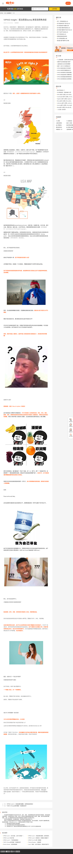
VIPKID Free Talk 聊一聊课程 (34, 840)
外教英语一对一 (59, 129)
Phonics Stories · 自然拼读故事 (10, 844)
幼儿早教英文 (59, 125)
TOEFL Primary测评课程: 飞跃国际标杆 (16, 805)
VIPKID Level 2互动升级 (8, 838)
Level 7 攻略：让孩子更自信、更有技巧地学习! (38, 844)
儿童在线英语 (59, 123)
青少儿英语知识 (7, 13)
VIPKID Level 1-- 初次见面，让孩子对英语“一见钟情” (14, 835)
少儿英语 (58, 120)
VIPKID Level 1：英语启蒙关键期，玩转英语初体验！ (20, 804)
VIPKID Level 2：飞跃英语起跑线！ (11, 840)
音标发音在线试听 (59, 127)
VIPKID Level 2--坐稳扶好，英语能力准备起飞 (38, 838)
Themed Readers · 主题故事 (34, 842)
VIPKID (1, 13)
